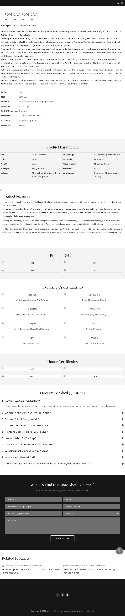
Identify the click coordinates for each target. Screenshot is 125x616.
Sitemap (90, 611)
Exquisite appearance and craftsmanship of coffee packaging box (30, 571)
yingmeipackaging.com (74, 611)
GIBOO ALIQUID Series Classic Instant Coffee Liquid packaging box (90, 571)
